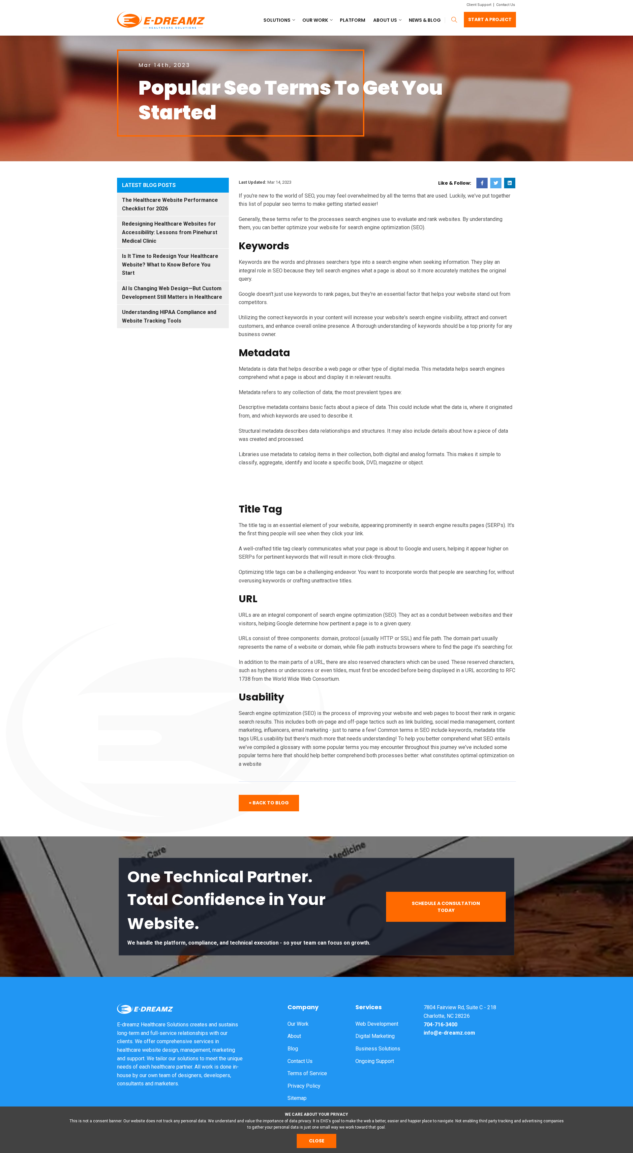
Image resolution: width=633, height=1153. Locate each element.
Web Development (376, 1024)
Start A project (490, 19)
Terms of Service (307, 1073)
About (294, 1036)
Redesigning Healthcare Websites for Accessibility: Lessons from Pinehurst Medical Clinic (169, 232)
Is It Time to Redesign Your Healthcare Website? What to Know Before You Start (170, 264)
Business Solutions (377, 1048)
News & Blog (425, 20)
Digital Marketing (375, 1036)
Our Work (315, 20)
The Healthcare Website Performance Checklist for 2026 (170, 204)
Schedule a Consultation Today (446, 907)
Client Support (479, 5)
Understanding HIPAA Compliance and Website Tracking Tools (169, 316)
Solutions (276, 20)
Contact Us (505, 5)
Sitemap (297, 1098)
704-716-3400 (440, 1024)
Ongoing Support (374, 1061)
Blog (292, 1048)
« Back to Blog (269, 802)
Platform (352, 20)
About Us (385, 20)
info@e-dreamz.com (449, 1033)
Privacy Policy (303, 1086)
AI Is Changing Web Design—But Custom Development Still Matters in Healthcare (172, 292)
